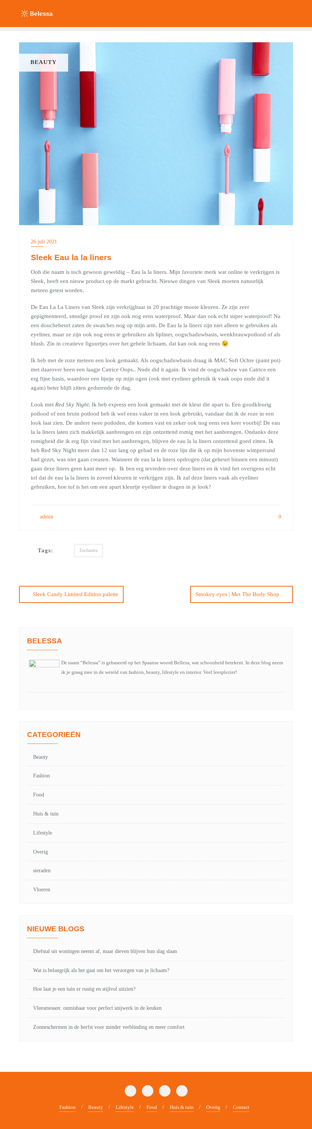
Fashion (41, 776)
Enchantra (88, 550)
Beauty (40, 757)
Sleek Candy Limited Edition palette (75, 594)
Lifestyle (42, 833)
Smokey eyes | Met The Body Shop (237, 594)
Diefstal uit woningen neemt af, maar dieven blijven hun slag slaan (105, 951)
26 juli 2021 (44, 242)
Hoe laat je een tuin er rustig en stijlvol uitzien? (84, 989)
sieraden (42, 870)
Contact (241, 1107)
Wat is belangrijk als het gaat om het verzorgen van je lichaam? (101, 970)
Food (38, 795)
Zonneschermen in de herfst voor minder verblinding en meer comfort (109, 1027)
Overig (40, 852)
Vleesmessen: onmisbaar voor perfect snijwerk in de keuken (97, 1008)
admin (45, 517)
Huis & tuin (46, 814)
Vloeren (41, 889)
